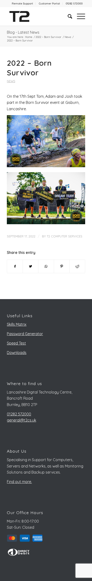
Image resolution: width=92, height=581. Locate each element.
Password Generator (25, 333)
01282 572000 (74, 3)
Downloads (16, 352)
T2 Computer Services (64, 236)
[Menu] (78, 16)
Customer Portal (49, 3)
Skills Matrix (16, 324)
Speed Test (16, 343)
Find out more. (19, 481)
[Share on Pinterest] (61, 266)
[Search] (67, 16)
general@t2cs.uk (21, 420)
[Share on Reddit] (77, 266)
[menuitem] (22, 3)
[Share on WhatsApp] (46, 266)
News (11, 81)
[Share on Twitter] (30, 266)
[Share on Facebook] (15, 266)
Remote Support (22, 3)
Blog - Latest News (23, 32)
